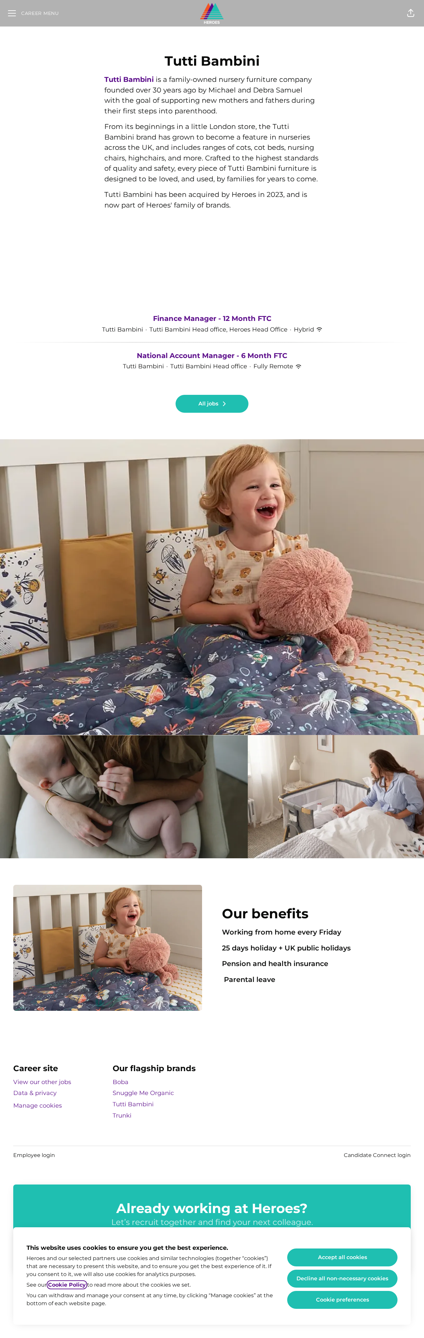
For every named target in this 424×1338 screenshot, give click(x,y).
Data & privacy (35, 1093)
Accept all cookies (342, 1257)
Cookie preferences (342, 1300)
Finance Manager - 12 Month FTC (212, 318)
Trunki (122, 1115)
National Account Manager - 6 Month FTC (212, 355)
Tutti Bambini (129, 79)
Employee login (34, 1155)
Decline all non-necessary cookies (342, 1278)
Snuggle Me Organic (143, 1093)
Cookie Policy (67, 1285)
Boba (121, 1082)
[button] (410, 13)
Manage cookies (37, 1105)
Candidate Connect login (377, 1155)
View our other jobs (42, 1082)
